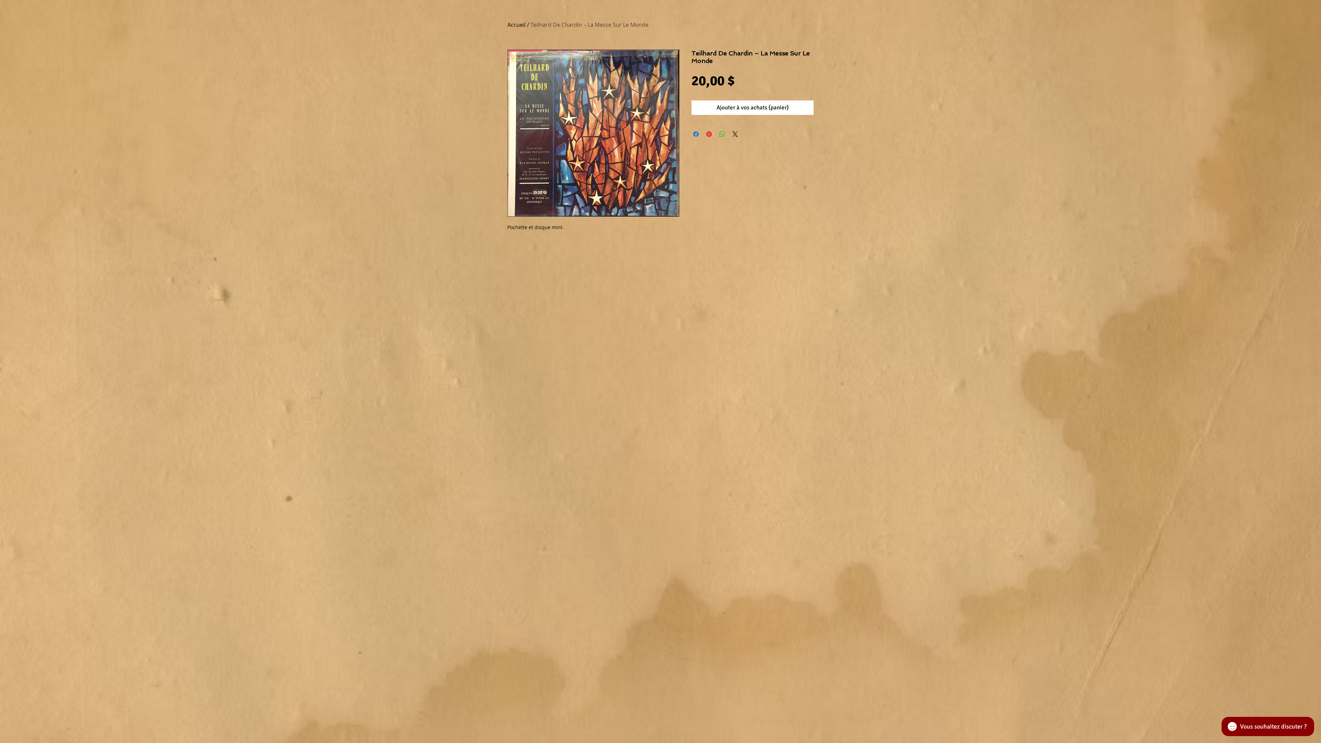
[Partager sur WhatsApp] (722, 134)
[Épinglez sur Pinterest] (709, 134)
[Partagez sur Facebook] (696, 134)
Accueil (516, 25)
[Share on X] (735, 134)
